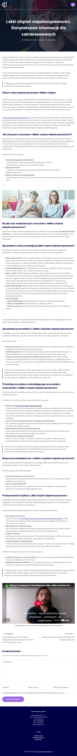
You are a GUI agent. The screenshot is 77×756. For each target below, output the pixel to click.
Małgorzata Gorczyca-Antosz (35, 40)
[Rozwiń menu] (73, 5)
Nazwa (6, 687)
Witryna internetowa (61, 687)
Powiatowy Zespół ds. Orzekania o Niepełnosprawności (41, 518)
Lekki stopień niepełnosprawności (15, 118)
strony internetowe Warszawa (44, 751)
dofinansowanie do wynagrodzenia (28, 406)
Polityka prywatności (38, 737)
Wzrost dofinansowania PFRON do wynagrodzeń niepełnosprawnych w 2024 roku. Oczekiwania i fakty (17, 638)
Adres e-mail (33, 687)
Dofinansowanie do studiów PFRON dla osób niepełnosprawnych (58, 637)
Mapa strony (38, 739)
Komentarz (8, 662)
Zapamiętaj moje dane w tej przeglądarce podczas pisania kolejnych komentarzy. (34, 693)
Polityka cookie (38, 735)
